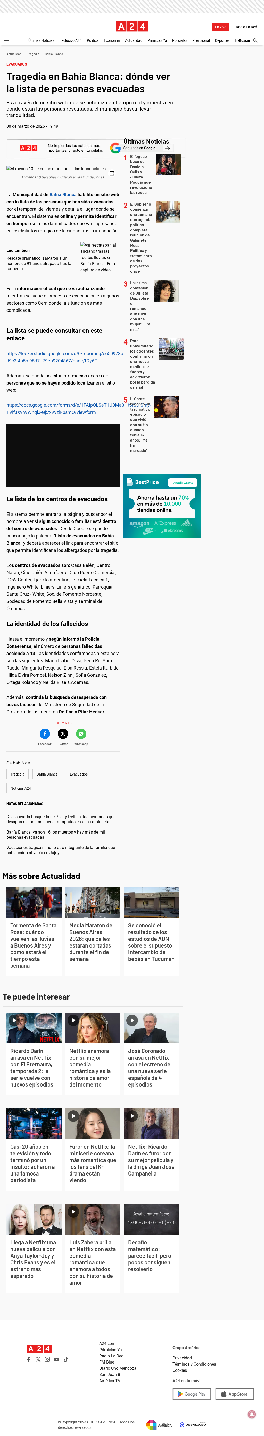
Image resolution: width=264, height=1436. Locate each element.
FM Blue (106, 1362)
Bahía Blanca (54, 54)
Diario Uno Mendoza (117, 1368)
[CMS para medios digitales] (189, 1425)
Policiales (179, 40)
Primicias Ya (157, 40)
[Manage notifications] (252, 1414)
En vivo (220, 27)
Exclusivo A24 (71, 40)
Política (93, 40)
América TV (109, 1380)
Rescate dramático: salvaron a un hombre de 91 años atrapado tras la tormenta (38, 263)
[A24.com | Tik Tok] (66, 1359)
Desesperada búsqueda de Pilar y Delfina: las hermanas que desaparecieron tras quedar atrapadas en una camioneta (61, 819)
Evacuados (79, 774)
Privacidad (182, 1358)
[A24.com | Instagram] (47, 1359)
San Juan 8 (109, 1374)
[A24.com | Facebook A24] (28, 1359)
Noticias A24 (21, 788)
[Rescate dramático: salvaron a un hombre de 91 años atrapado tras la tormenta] (98, 257)
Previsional (201, 40)
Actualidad (133, 40)
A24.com (107, 1343)
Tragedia (33, 54)
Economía (112, 40)
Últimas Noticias (41, 40)
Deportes (222, 40)
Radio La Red (246, 27)
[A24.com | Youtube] (56, 1359)
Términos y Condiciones (194, 1364)
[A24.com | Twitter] (38, 1359)
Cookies (179, 1370)
